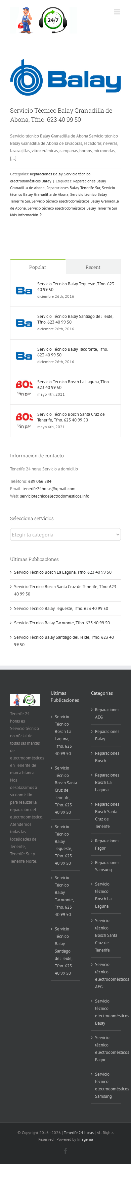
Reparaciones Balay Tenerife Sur (73, 187)
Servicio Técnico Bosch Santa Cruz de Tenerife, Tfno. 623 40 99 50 (71, 417)
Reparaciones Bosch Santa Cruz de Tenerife (106, 815)
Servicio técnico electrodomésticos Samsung (106, 1085)
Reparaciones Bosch (106, 756)
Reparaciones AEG (106, 713)
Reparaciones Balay (46, 173)
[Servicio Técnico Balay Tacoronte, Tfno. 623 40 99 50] (24, 350)
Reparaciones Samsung (106, 866)
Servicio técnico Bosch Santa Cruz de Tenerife (106, 935)
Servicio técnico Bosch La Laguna (103, 895)
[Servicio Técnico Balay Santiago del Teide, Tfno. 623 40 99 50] (24, 317)
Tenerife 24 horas (79, 1132)
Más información (24, 214)
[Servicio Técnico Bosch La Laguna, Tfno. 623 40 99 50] (24, 382)
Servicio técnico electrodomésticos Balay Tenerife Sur (72, 208)
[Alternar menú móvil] (117, 11)
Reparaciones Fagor (106, 844)
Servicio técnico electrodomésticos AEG (106, 975)
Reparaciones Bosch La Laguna (106, 782)
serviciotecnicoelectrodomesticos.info (54, 496)
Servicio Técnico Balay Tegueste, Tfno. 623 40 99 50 (75, 286)
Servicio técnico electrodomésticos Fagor (106, 1049)
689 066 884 (39, 481)
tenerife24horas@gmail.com (49, 489)
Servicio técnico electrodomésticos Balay (106, 1012)
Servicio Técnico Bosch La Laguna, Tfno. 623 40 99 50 (73, 384)
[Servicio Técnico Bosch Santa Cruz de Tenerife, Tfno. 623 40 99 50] (24, 415)
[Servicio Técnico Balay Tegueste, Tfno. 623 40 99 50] (24, 284)
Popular (37, 267)
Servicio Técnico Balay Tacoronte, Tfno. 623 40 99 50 (72, 352)
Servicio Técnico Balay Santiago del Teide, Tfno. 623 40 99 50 (75, 319)
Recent (93, 267)
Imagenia (85, 1139)
